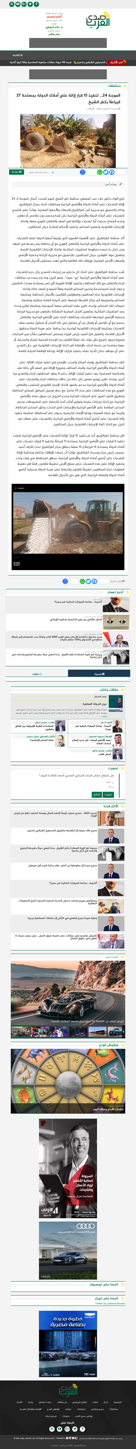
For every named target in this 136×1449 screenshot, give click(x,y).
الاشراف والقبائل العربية (30, 1409)
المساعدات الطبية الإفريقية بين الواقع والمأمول (34, 728)
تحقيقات (81, 1409)
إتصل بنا (54, 1445)
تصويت (108, 794)
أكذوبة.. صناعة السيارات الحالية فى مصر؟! (93, 728)
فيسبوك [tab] (98, 674)
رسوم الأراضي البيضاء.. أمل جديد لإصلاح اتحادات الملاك (91, 742)
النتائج (97, 794)
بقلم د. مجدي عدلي (45, 722)
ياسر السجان (100, 697)
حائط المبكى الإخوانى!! (42, 740)
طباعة (15, 172)
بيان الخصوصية (79, 1445)
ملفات (95, 1402)
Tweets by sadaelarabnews (110, 1304)
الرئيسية (118, 1402)
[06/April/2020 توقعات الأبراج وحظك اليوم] (68, 1082)
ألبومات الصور (112, 957)
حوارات (68, 1409)
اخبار (106, 1402)
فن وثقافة (62, 1402)
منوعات (65, 1416)
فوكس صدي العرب (83, 1416)
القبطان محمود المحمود (100, 736)
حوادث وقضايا (45, 1402)
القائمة (16, 55)
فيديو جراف (51, 1416)
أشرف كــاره (106, 722)
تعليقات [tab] (36, 674)
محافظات (113, 1409)
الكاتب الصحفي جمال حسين (41, 736)
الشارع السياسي (79, 1402)
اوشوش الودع (53, 1409)
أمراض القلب (105, 754)
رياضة (30, 1402)
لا (110, 787)
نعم (108, 782)
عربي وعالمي (97, 1409)
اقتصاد (19, 1402)
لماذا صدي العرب (65, 1445)
